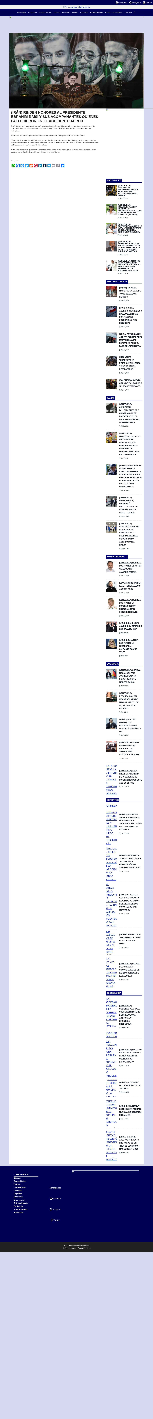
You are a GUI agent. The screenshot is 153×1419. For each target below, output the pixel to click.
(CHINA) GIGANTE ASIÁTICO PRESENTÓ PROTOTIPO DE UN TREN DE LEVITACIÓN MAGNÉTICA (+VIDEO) (129, 1143)
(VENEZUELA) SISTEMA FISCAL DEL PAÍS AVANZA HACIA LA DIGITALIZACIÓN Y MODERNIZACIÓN (129, 676)
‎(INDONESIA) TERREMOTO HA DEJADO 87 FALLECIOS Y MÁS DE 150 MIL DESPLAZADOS (129, 363)
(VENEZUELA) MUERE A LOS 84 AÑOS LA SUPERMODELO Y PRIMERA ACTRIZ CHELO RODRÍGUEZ (130, 606)
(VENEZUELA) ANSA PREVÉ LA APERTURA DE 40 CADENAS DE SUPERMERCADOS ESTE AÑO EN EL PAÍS (130, 777)
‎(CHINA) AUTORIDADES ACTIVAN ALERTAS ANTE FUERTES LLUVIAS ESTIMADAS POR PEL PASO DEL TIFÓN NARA (130, 340)
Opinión (57, 12)
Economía (66, 12)
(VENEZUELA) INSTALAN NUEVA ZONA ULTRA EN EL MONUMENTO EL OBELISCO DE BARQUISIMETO (130, 1056)
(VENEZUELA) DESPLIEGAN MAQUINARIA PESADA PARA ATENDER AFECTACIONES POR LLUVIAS (128, 190)
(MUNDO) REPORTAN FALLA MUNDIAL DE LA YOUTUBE (129, 1085)
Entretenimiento (96, 12)
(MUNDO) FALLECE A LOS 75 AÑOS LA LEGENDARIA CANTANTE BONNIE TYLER (128, 646)
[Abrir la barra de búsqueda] (135, 12)
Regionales (32, 12)
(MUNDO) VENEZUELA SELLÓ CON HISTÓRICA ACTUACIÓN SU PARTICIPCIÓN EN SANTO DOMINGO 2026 (130, 861)
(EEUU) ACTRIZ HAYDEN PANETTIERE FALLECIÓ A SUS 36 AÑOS (130, 586)
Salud (107, 12)
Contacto (128, 12)
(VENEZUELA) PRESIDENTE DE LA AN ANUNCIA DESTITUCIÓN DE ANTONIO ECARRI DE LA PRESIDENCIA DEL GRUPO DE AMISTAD (129, 246)
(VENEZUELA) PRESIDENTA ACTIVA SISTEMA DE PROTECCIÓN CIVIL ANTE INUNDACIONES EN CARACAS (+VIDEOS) (129, 210)
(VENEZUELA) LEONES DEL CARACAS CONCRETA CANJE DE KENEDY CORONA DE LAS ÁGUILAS (129, 970)
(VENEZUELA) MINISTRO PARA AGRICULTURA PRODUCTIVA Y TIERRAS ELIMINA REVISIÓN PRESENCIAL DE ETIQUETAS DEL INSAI (129, 266)
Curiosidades (117, 12)
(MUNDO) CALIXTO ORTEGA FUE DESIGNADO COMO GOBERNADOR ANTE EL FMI (130, 725)
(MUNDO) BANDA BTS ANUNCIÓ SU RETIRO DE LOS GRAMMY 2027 (130, 626)
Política (75, 12)
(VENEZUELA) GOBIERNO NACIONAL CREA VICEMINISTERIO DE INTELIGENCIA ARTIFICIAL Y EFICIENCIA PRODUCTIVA (129, 1015)
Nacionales (21, 12)
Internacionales (45, 12)
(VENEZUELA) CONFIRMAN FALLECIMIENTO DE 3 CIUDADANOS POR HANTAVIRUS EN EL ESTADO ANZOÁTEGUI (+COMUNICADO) (129, 413)
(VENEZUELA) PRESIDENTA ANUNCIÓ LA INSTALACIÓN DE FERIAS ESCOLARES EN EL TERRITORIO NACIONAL (130, 228)
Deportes (84, 12)
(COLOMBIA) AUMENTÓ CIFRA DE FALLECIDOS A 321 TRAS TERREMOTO (130, 383)
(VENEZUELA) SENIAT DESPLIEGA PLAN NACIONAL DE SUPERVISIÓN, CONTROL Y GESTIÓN (129, 748)
